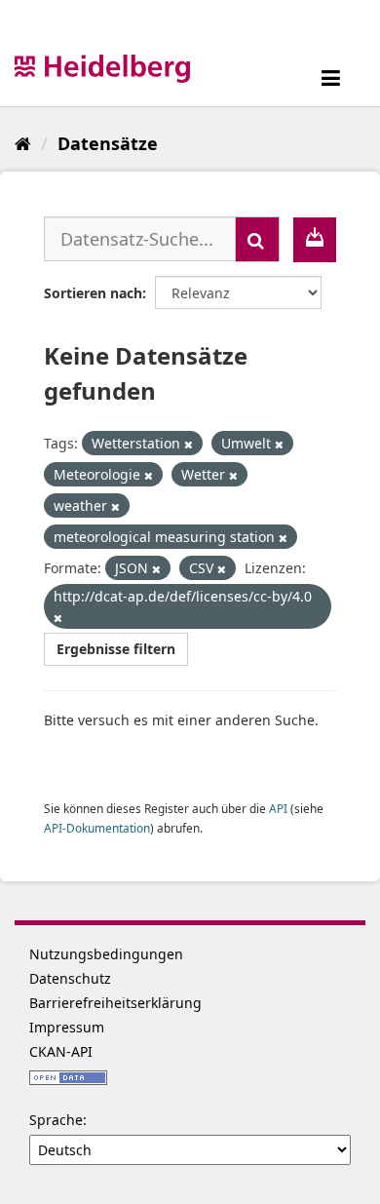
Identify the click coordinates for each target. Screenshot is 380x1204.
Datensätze (107, 143)
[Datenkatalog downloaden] (314, 239)
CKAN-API (61, 1051)
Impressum (66, 1027)
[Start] (23, 143)
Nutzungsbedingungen (106, 954)
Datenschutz (70, 978)
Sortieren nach (93, 293)
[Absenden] (257, 239)
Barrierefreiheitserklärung (115, 1002)
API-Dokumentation (97, 827)
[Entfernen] (188, 444)
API (278, 808)
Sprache (56, 1119)
